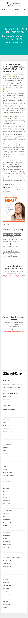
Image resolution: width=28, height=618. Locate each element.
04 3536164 (19, 275)
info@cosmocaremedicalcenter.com (14, 277)
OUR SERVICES (6, 541)
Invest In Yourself (7, 241)
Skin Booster (6, 582)
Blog (16, 13)
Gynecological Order (7, 485)
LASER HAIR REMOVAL (8, 507)
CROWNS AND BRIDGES (9, 438)
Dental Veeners (6, 447)
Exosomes (5, 463)
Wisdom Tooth (6, 607)
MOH (4, 529)
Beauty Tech (19, 227)
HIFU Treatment (19, 239)
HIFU (13, 239)
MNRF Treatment (7, 526)
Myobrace (5, 538)
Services (16, 9)
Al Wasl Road (6, 227)
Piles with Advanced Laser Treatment (12, 557)
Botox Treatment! (7, 396)
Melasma (5, 516)
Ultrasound (5, 601)
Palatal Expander (7, 544)
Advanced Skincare (7, 224)
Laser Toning (6, 513)
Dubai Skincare (13, 236)
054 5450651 (9, 275)
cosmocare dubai (15, 232)
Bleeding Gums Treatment (9, 409)
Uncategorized (6, 604)
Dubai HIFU (5, 236)
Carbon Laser (6, 399)
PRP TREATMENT (7, 560)
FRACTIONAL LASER (8, 472)
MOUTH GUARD (7, 535)
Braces (4, 416)
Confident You (6, 232)
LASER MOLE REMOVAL (8, 510)
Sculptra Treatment (7, 576)
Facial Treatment (6, 239)
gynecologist (6, 488)
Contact (22, 13)
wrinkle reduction (7, 256)
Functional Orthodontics (8, 475)
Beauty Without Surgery (8, 229)
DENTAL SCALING (7, 444)
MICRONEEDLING (7, 522)
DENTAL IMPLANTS (7, 441)
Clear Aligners (6, 428)
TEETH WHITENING (7, 595)
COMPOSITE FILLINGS (8, 431)
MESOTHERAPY (6, 519)
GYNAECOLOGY (6, 482)
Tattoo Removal (7, 591)
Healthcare (5, 491)
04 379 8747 (21, 328)
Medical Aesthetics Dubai (8, 246)
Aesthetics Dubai (16, 224)
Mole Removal (6, 532)
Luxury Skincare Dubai (16, 244)
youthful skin (15, 256)
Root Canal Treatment (8, 573)
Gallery (23, 9)
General (4, 478)
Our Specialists (7, 13)
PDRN (4, 554)
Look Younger (6, 244)
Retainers (5, 569)
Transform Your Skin (7, 253)
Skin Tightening (16, 251)
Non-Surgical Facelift (7, 249)
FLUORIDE (5, 469)
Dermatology (6, 456)
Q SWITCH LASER (7, 563)
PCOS (4, 551)
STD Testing (6, 588)
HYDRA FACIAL (6, 504)
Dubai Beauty (17, 234)
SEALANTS (5, 579)
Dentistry (5, 450)
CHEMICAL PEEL (7, 425)
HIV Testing (5, 497)
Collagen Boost (18, 229)
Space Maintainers (7, 585)
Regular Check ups (7, 566)
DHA (4, 460)
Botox (4, 412)
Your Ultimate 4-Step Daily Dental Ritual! (12, 384)
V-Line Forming (17, 253)
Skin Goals (16, 249)
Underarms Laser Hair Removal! (10, 393)
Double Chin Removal (8, 234)
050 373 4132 (10, 328)
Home (3, 9)
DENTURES (5, 453)
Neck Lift (18, 246)
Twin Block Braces (7, 598)
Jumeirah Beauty (16, 241)
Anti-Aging (13, 227)
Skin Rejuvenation (7, 251)
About (9, 9)
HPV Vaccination (6, 500)
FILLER (4, 466)
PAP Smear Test (7, 547)
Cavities (4, 422)
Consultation (6, 434)
